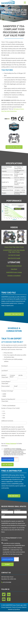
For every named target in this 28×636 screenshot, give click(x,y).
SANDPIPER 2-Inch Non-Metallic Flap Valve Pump (14, 251)
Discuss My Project (14, 147)
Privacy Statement (6, 607)
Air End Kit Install (14, 255)
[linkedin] (8, 595)
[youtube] (3, 599)
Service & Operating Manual (14, 266)
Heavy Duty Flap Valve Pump (14, 247)
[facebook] (8, 599)
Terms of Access (16, 607)
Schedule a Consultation (14, 275)
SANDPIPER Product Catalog (14, 272)
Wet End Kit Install (14, 258)
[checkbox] (14, 395)
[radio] (14, 394)
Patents (24, 607)
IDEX (25, 605)
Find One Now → (14, 496)
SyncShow (17, 609)
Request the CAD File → (14, 314)
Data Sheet (14, 269)
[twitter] (3, 595)
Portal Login (19, 605)
